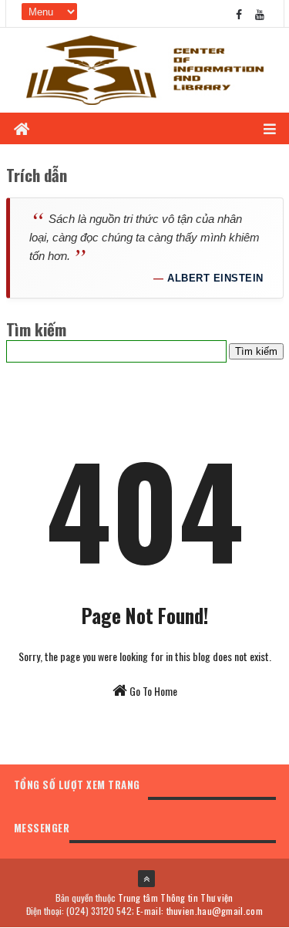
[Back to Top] (146, 878)
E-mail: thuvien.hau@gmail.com (199, 910)
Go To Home (152, 691)
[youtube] (259, 13)
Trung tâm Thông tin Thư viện (175, 897)
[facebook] (238, 13)
